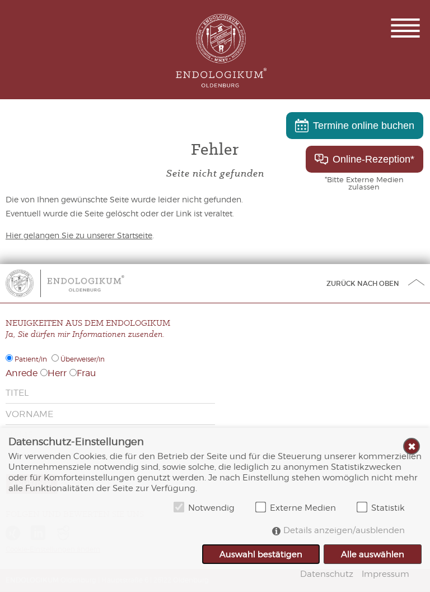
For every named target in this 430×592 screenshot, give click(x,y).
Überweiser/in (82, 359)
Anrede (22, 373)
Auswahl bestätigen (260, 554)
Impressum (385, 574)
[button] (405, 28)
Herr (57, 373)
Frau (86, 373)
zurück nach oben (362, 283)
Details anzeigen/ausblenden (344, 530)
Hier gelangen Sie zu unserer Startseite (79, 235)
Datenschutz (326, 574)
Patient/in (31, 359)
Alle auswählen (372, 554)
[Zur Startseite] (85, 283)
